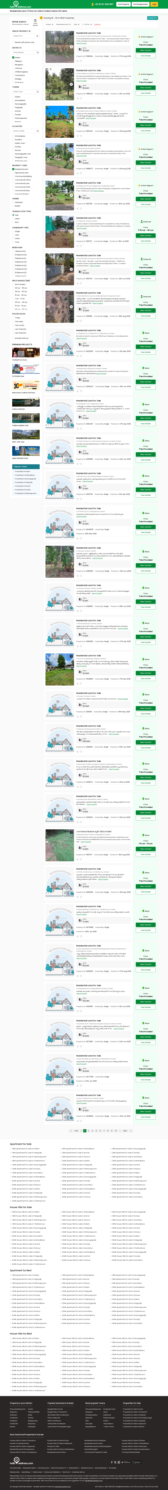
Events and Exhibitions (52, 1472)
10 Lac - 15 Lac (20, 306)
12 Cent (85, 565)
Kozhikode (14, 1424)
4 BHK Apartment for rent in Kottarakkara (78, 1315)
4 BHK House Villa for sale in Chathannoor (28, 1264)
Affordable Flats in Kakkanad (58, 1415)
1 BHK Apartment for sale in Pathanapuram (29, 1157)
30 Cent (86, 50)
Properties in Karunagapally (25, 479)
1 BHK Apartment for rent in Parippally (27, 1279)
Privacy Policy (139, 1487)
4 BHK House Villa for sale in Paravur (76, 1260)
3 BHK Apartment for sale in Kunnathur (77, 1185)
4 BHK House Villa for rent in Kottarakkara (78, 1378)
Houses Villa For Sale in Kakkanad (59, 1443)
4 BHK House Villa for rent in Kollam (26, 1378)
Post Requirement (140, 4)
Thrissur (31, 1418)
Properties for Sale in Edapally (134, 1421)
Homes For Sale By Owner (19, 1443)
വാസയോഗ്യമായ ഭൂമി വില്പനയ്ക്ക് (93, 831)
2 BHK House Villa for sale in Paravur (126, 1232)
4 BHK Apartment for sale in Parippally (27, 1193)
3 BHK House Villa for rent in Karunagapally (79, 1366)
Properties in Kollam (22, 471)
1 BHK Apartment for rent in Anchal (75, 1279)
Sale (16, 215)
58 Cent (86, 965)
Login (154, 4)
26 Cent (86, 1036)
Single (17, 231)
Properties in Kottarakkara (25, 475)
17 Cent (86, 921)
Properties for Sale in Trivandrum (135, 1412)
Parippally (19, 107)
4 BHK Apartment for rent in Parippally (27, 1319)
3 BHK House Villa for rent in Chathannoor (128, 1374)
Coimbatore (20, 75)
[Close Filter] (41, 18)
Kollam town (20, 143)
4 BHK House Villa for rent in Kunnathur (127, 1386)
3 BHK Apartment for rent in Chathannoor (128, 1311)
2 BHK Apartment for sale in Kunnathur (27, 1173)
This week (19, 321)
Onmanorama (43, 1468)
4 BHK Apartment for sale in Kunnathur (127, 1197)
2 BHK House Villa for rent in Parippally (77, 1354)
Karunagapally (20, 104)
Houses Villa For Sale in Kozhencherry (136, 1449)
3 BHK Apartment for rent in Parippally (127, 1303)
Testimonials (37, 1472)
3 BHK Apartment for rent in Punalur (76, 1307)
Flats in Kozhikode (54, 1421)
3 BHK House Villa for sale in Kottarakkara (28, 1240)
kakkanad (107, 1415)
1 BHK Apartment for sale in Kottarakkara (78, 1149)
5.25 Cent (86, 741)
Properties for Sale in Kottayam (134, 1415)
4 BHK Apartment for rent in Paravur (76, 1323)
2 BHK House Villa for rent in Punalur (26, 1358)
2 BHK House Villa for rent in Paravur (126, 1358)
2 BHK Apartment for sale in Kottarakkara (128, 1161)
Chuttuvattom (74, 1468)
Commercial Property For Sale (96, 1452)
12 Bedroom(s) (21, 262)
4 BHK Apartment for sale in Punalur (126, 1193)
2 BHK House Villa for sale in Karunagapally (29, 1228)
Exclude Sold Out (21, 338)
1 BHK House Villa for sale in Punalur (126, 1216)
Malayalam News (29, 1468)
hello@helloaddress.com (94, 1481)
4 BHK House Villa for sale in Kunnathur (127, 1260)
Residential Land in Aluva (94, 1443)
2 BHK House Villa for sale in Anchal (126, 1228)
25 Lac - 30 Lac (21, 291)
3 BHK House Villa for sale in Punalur (76, 1244)
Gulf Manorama (87, 1468)
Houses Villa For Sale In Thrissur (133, 1440)
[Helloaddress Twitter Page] (115, 1462)
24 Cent (86, 673)
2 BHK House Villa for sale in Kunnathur (27, 1236)
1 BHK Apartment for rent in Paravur (76, 1283)
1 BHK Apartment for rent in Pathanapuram (29, 1283)
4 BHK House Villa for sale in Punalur (126, 1256)
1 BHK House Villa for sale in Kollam (25, 1212)
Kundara (18, 139)
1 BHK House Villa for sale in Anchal (75, 1216)
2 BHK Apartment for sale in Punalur (26, 1169)
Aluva (105, 1412)
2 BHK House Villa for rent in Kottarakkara (128, 1350)
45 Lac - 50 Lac (21, 309)
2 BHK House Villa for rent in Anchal (126, 1354)
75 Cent (86, 310)
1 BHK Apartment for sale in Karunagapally (129, 1149)
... (120, 1131)
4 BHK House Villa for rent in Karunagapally (129, 1378)
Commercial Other (22, 187)
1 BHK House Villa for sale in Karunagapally (129, 1212)
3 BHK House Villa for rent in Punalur (76, 1370)
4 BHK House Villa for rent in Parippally (27, 1382)
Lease (17, 219)
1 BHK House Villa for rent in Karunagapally (128, 1338)
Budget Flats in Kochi (55, 1409)
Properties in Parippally (23, 482)
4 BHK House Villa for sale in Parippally (27, 1256)
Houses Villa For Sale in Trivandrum (23, 1440)
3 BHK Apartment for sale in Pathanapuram (129, 1181)
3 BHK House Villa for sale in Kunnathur (77, 1248)
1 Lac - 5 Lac (20, 298)
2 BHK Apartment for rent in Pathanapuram (79, 1295)
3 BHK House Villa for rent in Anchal (26, 1370)
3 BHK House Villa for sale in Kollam (126, 1236)
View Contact (145, 50)
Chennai (18, 68)
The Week (112, 1468)
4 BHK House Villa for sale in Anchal (76, 1256)
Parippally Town (21, 157)
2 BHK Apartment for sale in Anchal (126, 1165)
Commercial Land (22, 183)
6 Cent (85, 635)
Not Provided (20, 284)
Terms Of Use (149, 1487)
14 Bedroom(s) (21, 269)
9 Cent (85, 488)
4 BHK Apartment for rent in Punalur (126, 1319)
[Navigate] (48, 46)
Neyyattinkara (90, 1427)
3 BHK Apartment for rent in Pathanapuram (129, 1307)
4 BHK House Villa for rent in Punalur (126, 1382)
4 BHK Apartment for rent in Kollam (26, 1315)
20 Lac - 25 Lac (21, 288)
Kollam (17, 57)
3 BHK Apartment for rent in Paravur (26, 1311)
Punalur (18, 114)
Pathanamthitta (33, 1412)
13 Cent (85, 453)
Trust (17, 242)
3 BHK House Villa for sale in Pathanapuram (129, 1244)
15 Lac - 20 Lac (21, 295)
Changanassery (91, 1415)
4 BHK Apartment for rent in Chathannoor (28, 1327)
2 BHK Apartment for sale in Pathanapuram (79, 1169)
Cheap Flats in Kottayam (57, 1424)
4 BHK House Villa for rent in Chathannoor (28, 1390)
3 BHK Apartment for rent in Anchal (26, 1307)
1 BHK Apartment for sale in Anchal (75, 1153)
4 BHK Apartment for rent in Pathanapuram (29, 1323)
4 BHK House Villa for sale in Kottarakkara (78, 1252)
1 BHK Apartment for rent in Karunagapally (128, 1275)
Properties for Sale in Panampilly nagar (137, 1418)
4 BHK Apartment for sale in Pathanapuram (29, 1197)
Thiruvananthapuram (18, 1409)
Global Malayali (101, 1468)
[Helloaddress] (20, 4)
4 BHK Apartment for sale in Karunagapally (129, 1189)
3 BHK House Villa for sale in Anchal (26, 1244)
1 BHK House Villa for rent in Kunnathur (127, 1346)
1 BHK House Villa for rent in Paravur (76, 1346)
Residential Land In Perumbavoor (22, 1449)
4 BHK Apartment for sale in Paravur (76, 1197)
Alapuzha (13, 1412)
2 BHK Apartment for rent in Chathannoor (78, 1299)
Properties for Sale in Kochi (133, 1409)
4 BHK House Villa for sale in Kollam (26, 1252)
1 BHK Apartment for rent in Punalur (126, 1279)
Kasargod (31, 1427)
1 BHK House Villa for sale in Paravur (76, 1220)
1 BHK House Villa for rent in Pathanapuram (29, 1346)
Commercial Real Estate (131, 1452)
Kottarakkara (20, 100)
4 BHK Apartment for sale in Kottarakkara (78, 1189)
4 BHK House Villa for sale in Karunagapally (129, 1252)
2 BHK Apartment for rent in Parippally (77, 1291)
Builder (17, 206)
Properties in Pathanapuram (25, 493)
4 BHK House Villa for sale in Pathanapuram (29, 1260)
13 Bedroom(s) (21, 265)
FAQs (156, 1487)
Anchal (18, 111)
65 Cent (86, 88)
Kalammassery (109, 1418)
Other (17, 238)
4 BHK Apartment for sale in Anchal (76, 1193)
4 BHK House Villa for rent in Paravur (76, 1386)
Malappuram (33, 1421)
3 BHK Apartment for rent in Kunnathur (77, 1311)
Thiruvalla (88, 1424)
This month (19, 325)
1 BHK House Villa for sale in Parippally (27, 1216)
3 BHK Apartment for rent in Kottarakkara (28, 1303)
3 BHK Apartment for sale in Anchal (26, 1181)
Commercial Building (23, 176)
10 (116, 1131)
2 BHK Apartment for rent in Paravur (126, 1295)
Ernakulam (19, 82)
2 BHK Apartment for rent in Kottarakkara (128, 1287)
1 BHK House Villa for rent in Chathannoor (28, 1350)
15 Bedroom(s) (21, 272)
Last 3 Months (20, 329)
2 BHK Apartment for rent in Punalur (26, 1295)
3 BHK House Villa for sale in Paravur (26, 1248)
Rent (17, 222)
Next (125, 1131)
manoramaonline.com (63, 1487)
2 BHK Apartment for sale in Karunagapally (29, 1165)
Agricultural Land (21, 173)
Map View (153, 18)
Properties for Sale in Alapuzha (134, 1424)
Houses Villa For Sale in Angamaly (22, 1446)
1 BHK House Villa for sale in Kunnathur (127, 1220)
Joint (17, 235)
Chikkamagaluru (21, 72)
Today (17, 318)
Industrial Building (22, 194)
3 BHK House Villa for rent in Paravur (26, 1374)
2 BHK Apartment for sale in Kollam (76, 1161)
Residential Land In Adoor (56, 1452)
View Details (146, 56)
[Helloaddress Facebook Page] (112, 1462)
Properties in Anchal (22, 486)
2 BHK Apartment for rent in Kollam (76, 1287)
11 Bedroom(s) (20, 258)
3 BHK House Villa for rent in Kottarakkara (28, 1366)
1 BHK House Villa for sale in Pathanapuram (29, 1220)
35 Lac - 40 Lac (21, 302)
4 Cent (85, 849)
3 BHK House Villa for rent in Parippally (127, 1366)
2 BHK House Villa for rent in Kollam (76, 1350)
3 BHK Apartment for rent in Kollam (126, 1299)
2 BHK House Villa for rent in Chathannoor (78, 1362)
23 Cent (86, 776)
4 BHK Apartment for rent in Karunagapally (129, 1315)
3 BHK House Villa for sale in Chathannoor (128, 1248)
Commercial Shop (22, 190)
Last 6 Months (20, 333)
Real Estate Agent (91, 1449)
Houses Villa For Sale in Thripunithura (135, 1443)
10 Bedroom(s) (21, 255)
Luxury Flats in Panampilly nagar (59, 1427)
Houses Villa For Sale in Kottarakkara (60, 1449)
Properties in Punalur (23, 490)
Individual (19, 202)
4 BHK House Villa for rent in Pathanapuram (29, 1386)
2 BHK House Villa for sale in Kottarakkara (128, 1224)
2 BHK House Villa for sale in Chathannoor (78, 1236)
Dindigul (18, 79)
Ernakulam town (109, 1409)
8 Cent (85, 600)
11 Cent (85, 235)
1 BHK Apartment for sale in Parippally (27, 1153)
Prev (76, 1131)
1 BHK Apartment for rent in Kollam (25, 1275)
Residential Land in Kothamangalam (98, 1446)
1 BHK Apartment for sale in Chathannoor (28, 1161)
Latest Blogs (26, 1472)
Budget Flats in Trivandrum (57, 1412)
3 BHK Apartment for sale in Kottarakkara (28, 1177)
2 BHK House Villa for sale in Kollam (76, 1224)
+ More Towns (108, 1427)
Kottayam (13, 1415)
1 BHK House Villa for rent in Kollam (25, 1338)
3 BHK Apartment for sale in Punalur (76, 1181)
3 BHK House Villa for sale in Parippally (127, 1240)
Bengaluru (19, 65)
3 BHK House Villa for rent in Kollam (126, 1362)
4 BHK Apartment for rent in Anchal (76, 1319)
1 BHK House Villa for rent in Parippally (27, 1342)
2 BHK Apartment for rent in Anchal (126, 1291)
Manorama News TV (59, 1468)
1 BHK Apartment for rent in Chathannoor (28, 1287)
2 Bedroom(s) (20, 276)
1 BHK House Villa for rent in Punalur (126, 1342)
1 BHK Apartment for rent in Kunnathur (127, 1283)
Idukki (30, 1415)
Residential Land (21, 169)
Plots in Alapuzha (54, 1418)
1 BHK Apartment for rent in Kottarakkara (78, 1275)
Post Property (123, 4)
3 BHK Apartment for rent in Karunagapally (79, 1303)
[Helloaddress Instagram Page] (118, 1462)
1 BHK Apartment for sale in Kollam (25, 1149)
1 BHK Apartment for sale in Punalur (126, 1153)
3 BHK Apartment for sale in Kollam (126, 1173)
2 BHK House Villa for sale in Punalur (26, 1232)
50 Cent (86, 706)
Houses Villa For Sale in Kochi (58, 1440)
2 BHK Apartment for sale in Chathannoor (78, 1173)
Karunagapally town (23, 154)
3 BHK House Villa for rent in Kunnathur (77, 1374)
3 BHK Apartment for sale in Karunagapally (79, 1177)
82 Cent (86, 345)
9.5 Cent (86, 1000)
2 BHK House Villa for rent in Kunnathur (27, 1362)
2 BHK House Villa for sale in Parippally (77, 1228)
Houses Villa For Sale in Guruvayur (134, 1446)
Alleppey (18, 61)
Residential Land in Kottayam (95, 1440)
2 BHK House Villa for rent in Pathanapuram (79, 1358)
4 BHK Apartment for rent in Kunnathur (127, 1323)
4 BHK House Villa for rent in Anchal (76, 1382)
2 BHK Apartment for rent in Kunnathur (27, 1299)
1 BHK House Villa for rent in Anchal (75, 1342)
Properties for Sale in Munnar (133, 1427)
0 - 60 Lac (86, 24)
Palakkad (13, 1421)
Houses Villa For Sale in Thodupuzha (23, 1452)
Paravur (18, 122)
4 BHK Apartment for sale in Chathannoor (28, 1201)
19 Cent (86, 125)
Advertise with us (78, 1472)
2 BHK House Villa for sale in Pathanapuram (79, 1232)
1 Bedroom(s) (20, 251)
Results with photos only (24, 42)
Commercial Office (23, 180)
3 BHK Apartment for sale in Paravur (26, 1185)
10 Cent (86, 163)
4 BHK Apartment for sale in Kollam (26, 1189)
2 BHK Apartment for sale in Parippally (77, 1165)
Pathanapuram (21, 118)
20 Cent (86, 1071)
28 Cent (86, 380)
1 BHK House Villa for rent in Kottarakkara (78, 1338)
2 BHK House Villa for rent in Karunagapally (29, 1354)
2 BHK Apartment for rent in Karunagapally (29, 1291)
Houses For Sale (53, 1446)
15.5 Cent (86, 198)
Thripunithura (108, 1424)
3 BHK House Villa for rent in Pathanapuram (129, 1370)
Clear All (97, 24)
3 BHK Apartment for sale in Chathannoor (128, 1185)
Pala (87, 1421)
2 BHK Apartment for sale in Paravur (126, 1169)
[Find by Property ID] (37, 36)
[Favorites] (81, 61)
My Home (66, 1472)
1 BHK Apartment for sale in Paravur (76, 1157)
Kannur (12, 1427)
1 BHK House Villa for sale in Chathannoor (28, 1224)
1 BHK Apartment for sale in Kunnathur (127, 1157)
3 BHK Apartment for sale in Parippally (127, 1177)
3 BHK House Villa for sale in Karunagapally (79, 1240)
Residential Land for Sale (88, 33)
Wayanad (31, 1424)
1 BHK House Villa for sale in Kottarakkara (78, 1212)
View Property (81, 43)
